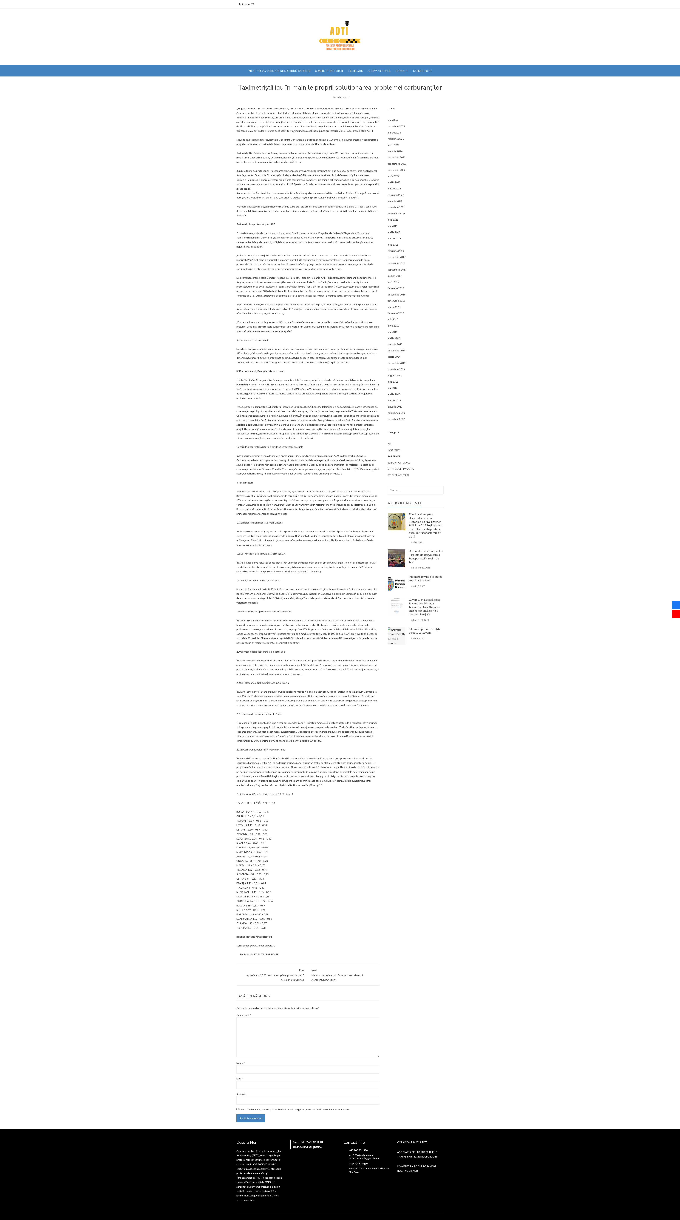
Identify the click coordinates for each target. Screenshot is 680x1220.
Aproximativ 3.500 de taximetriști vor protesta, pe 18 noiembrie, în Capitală (275, 975)
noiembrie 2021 (396, 207)
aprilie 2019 (394, 232)
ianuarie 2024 (395, 151)
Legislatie (355, 71)
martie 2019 (394, 238)
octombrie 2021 (396, 213)
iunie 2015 (393, 325)
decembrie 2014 (397, 350)
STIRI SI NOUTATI (398, 475)
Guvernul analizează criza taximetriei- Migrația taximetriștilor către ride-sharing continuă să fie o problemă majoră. (424, 607)
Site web (241, 1094)
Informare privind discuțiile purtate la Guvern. (425, 631)
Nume (240, 1063)
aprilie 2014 (394, 356)
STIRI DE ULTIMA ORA (401, 468)
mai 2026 (393, 119)
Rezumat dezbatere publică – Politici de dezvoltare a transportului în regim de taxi (426, 556)
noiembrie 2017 (396, 263)
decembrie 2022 (397, 169)
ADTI (391, 443)
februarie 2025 (396, 138)
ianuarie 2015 (395, 344)
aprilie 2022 (394, 182)
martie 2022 (394, 188)
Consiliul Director (329, 71)
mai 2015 (393, 331)
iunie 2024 (393, 144)
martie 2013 (394, 400)
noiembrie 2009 (396, 418)
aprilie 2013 (394, 394)
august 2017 (395, 275)
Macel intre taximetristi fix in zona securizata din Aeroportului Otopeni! (337, 975)
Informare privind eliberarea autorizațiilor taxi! (425, 578)
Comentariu (243, 1015)
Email (240, 1078)
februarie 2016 (396, 313)
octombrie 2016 (396, 300)
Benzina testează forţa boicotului (254, 936)
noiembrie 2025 (396, 126)
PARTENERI (272, 954)
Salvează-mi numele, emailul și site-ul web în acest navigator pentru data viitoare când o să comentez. (294, 1109)
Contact (402, 71)
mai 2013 (393, 387)
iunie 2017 (393, 281)
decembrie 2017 (397, 256)
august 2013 (395, 375)
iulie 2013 (393, 381)
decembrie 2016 (397, 294)
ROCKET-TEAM (423, 1166)
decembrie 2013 (397, 363)
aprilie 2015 (394, 338)
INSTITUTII (258, 954)
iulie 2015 (393, 319)
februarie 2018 (396, 250)
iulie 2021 (393, 219)
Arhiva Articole (379, 71)
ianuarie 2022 (395, 201)
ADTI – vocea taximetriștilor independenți (279, 71)
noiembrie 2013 (396, 369)
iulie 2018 (393, 244)
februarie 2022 (396, 194)
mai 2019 (393, 225)
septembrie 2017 (397, 269)
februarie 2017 (396, 288)
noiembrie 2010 (396, 412)
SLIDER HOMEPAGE (399, 462)
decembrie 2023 (397, 157)
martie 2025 (394, 132)
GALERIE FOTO (422, 71)
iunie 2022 (393, 176)
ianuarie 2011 (395, 406)
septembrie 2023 (397, 163)
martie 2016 (394, 306)
